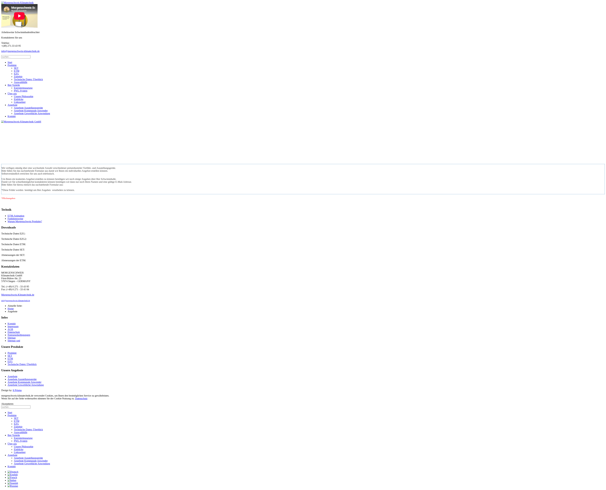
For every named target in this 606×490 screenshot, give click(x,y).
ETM (16, 71)
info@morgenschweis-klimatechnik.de (20, 51)
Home (11, 308)
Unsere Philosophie (23, 96)
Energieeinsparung (23, 88)
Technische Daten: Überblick (28, 79)
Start (10, 62)
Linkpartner (20, 102)
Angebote (12, 105)
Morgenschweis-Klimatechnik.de (17, 294)
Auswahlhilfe (20, 82)
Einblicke (18, 99)
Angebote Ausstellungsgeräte (28, 107)
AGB (10, 329)
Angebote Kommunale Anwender (31, 110)
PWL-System (20, 90)
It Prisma (17, 390)
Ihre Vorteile (14, 85)
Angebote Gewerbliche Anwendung (32, 113)
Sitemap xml (14, 340)
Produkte (12, 65)
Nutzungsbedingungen (19, 335)
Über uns (12, 93)
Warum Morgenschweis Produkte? (25, 221)
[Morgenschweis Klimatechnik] (17, 2)
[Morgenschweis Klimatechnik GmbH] (21, 121)
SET (16, 68)
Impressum (13, 326)
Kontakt (12, 116)
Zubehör (18, 76)
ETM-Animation (16, 215)
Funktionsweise (15, 218)
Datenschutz (14, 332)
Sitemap (12, 337)
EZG (16, 73)
